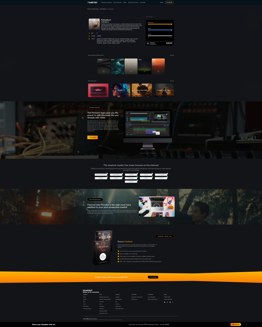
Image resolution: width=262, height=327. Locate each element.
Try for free (169, 2)
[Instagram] (173, 302)
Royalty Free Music (117, 2)
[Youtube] (170, 302)
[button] (156, 206)
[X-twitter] (167, 302)
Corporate (103, 9)
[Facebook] (164, 302)
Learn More (142, 2)
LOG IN (161, 2)
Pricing (125, 2)
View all (172, 55)
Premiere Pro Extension (106, 2)
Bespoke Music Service (133, 2)
